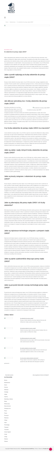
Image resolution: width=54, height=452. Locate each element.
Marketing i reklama (8, 399)
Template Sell (46, 448)
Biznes (5, 380)
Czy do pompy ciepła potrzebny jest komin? (29, 358)
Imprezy (6, 396)
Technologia (6, 424)
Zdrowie (6, 441)
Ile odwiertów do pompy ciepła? (26, 318)
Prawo (5, 413)
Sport (5, 422)
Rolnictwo (6, 417)
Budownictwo (8, 49)
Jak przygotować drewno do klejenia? (41, 375)
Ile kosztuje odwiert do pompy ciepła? (28, 328)
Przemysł (6, 415)
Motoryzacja (7, 403)
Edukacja (6, 389)
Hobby (5, 394)
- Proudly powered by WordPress (27, 448)
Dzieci (5, 384)
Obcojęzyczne (7, 408)
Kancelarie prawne (9, 375)
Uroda (5, 434)
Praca (5, 410)
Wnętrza (6, 438)
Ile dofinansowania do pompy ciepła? (28, 338)
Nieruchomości (7, 406)
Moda (5, 401)
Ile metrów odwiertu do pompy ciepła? (28, 348)
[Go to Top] (50, 449)
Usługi (5, 436)
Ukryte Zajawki (7, 431)
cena (20, 185)
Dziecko (6, 387)
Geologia (6, 391)
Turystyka (6, 429)
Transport (6, 427)
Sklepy (5, 420)
